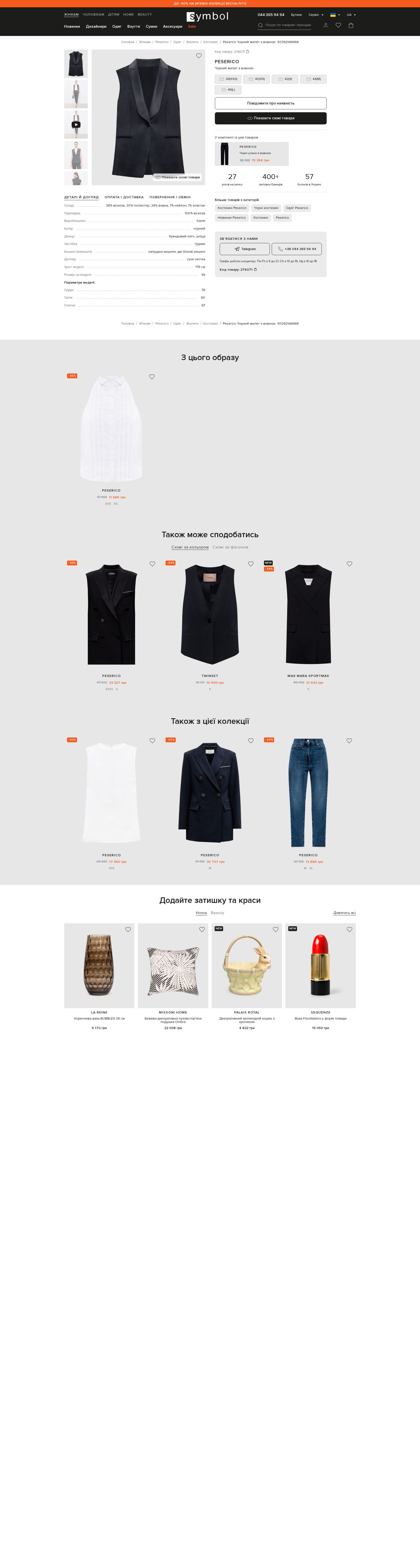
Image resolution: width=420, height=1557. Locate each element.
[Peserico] (111, 428)
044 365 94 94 (271, 14)
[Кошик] (351, 25)
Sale (192, 26)
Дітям (113, 14)
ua (349, 15)
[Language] (335, 16)
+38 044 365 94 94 (300, 249)
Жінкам (71, 14)
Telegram (248, 249)
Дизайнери (96, 26)
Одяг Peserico (297, 208)
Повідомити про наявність (270, 103)
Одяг (117, 26)
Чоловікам (93, 14)
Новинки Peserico (232, 218)
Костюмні (261, 218)
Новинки (72, 26)
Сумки (151, 26)
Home (128, 14)
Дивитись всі (344, 912)
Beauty (145, 14)
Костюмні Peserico (232, 208)
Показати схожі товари (181, 177)
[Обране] (338, 25)
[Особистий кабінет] (326, 25)
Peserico (227, 62)
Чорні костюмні (266, 208)
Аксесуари (172, 26)
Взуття (133, 26)
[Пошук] (260, 25)
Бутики (296, 15)
